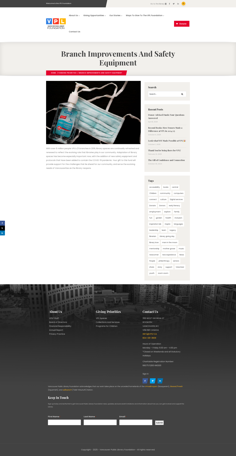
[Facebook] (145, 380)
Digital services (176, 199)
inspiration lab (155, 224)
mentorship (154, 248)
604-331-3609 (149, 337)
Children (152, 193)
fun (150, 218)
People (152, 261)
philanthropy (164, 261)
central (175, 187)
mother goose (169, 248)
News (181, 255)
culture (163, 199)
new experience (169, 255)
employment (155, 211)
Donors (162, 205)
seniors (176, 261)
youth (151, 273)
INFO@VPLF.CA (150, 334)
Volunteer (180, 267)
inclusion (178, 218)
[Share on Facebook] (2, 223)
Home (53, 73)
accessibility (154, 187)
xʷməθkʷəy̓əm (151, 386)
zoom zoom (163, 273)
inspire (167, 224)
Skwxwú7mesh (176, 386)
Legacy (173, 230)
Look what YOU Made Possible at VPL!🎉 (167, 140)
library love (154, 242)
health (168, 218)
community (165, 193)
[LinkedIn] (160, 380)
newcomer (154, 255)
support (169, 267)
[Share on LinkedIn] (2, 233)
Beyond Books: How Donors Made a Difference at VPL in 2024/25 (165, 129)
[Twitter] (152, 380)
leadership (153, 230)
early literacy (174, 205)
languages (178, 224)
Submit (159, 422)
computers (178, 193)
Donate (152, 205)
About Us (73, 15)
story (160, 267)
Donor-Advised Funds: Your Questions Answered (166, 116)
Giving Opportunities (93, 15)
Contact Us (74, 31)
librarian (152, 236)
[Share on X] (2, 228)
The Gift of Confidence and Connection (166, 160)
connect (153, 199)
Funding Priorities (67, 73)
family (176, 211)
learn (164, 230)
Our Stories (114, 15)
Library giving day (167, 236)
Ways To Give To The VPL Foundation (144, 15)
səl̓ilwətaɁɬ (67, 390)
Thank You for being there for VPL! (164, 150)
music (181, 248)
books (165, 187)
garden (159, 218)
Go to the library (157, 4)
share (151, 267)
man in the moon (169, 242)
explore (167, 211)
